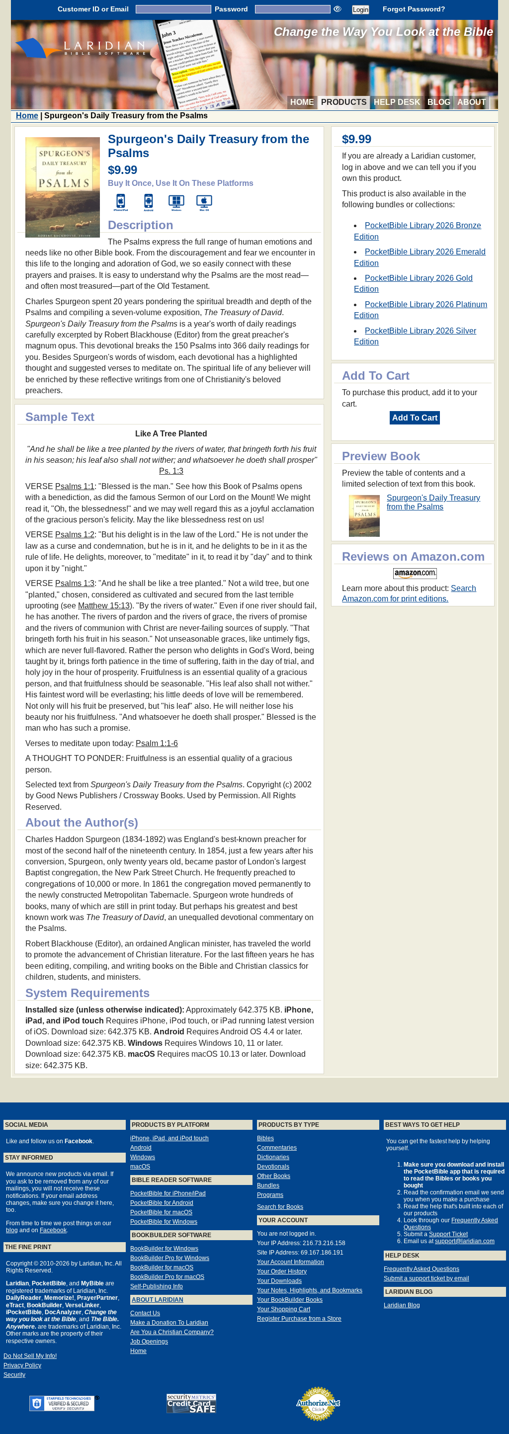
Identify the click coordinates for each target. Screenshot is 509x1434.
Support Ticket (448, 1234)
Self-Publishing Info (156, 1286)
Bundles (268, 1185)
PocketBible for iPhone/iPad (168, 1193)
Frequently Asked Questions (421, 1268)
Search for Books (280, 1206)
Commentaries (277, 1147)
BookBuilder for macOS (161, 1267)
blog (12, 1230)
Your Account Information (290, 1262)
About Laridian (157, 1299)
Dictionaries (273, 1157)
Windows (142, 1157)
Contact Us (145, 1313)
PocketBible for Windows (163, 1221)
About (471, 102)
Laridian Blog (402, 1305)
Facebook (53, 1230)
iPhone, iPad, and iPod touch (169, 1138)
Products (344, 102)
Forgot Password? (414, 9)
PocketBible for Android (161, 1202)
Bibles (265, 1138)
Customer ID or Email (93, 9)
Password (231, 9)
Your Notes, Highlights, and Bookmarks (309, 1290)
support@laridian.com (465, 1241)
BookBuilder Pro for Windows (169, 1258)
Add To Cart (414, 418)
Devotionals (273, 1166)
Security (14, 1374)
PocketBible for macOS (161, 1212)
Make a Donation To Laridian (169, 1322)
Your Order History (282, 1271)
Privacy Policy (22, 1365)
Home (302, 102)
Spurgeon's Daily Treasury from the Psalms (433, 502)
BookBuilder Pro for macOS (167, 1276)
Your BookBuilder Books (290, 1299)
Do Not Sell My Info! (30, 1355)
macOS (140, 1166)
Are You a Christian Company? (172, 1332)
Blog (438, 102)
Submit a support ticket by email (426, 1278)
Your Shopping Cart (283, 1309)
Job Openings (149, 1341)
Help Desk (397, 102)
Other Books (273, 1176)
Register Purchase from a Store (299, 1318)
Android (141, 1147)
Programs (270, 1194)
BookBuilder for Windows (164, 1248)
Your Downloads (279, 1280)
